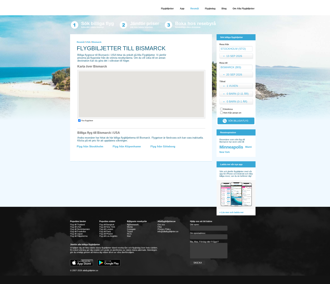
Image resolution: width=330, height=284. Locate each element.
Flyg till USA (75, 227)
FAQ (160, 227)
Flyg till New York (107, 227)
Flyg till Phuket (106, 234)
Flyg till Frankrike (78, 231)
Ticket (130, 231)
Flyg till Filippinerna (78, 236)
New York (224, 152)
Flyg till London (106, 229)
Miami (248, 147)
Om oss (161, 224)
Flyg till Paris (105, 231)
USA (88, 42)
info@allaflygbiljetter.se (168, 231)
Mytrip (130, 227)
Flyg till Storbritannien (80, 229)
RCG (129, 234)
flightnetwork (133, 224)
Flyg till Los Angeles (108, 236)
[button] (236, 86)
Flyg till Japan (76, 234)
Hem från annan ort (232, 113)
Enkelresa (228, 109)
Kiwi (129, 236)
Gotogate (131, 229)
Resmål (80, 42)
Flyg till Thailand (77, 224)
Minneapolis (231, 147)
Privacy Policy (164, 229)
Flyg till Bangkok (106, 224)
